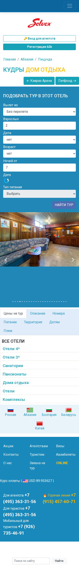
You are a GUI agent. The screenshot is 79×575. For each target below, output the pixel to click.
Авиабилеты (66, 455)
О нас (7, 463)
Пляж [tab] (8, 331)
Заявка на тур (37, 465)
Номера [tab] (58, 313)
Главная (9, 59)
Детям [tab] (54, 322)
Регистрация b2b (39, 46)
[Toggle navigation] (70, 6)
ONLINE (62, 463)
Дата (7, 175)
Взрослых (11, 119)
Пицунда (45, 59)
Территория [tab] (33, 322)
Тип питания (12, 187)
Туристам (37, 455)
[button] (6, 259)
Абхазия (27, 59)
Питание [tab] (10, 322)
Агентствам (39, 446)
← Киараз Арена (39, 81)
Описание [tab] (37, 313)
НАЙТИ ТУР (64, 205)
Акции (8, 446)
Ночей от (10, 161)
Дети (7, 133)
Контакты (11, 455)
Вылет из (10, 105)
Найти (59, 561)
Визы (60, 446)
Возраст (9, 147)
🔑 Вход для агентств (39, 38)
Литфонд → (67, 81)
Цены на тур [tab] (13, 313)
